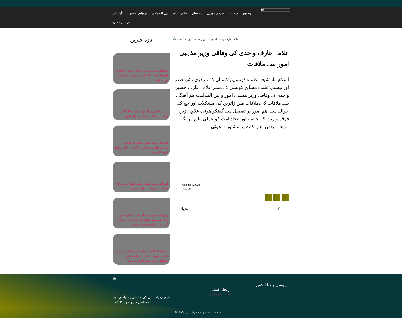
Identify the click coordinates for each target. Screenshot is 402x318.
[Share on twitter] (276, 188)
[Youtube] (136, 5)
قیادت (243, 13)
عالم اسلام (201, 13)
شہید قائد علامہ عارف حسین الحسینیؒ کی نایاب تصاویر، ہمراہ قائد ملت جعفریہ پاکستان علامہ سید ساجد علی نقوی (142, 247)
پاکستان (214, 13)
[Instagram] (273, 285)
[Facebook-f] (252, 285)
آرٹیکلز (150, 13)
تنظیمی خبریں (229, 13)
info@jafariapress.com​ (217, 285)
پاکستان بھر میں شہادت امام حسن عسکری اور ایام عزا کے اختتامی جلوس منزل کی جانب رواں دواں (141, 66)
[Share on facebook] (268, 188)
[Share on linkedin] (285, 188)
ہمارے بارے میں (135, 13)
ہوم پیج (253, 13)
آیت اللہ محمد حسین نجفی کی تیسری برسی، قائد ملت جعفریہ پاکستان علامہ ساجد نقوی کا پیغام (141, 138)
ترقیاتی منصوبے (166, 13)
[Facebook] (117, 5)
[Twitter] (126, 5)
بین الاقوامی (185, 13)
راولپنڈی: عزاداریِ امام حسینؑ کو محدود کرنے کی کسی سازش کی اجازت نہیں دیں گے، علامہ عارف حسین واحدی (143, 211)
